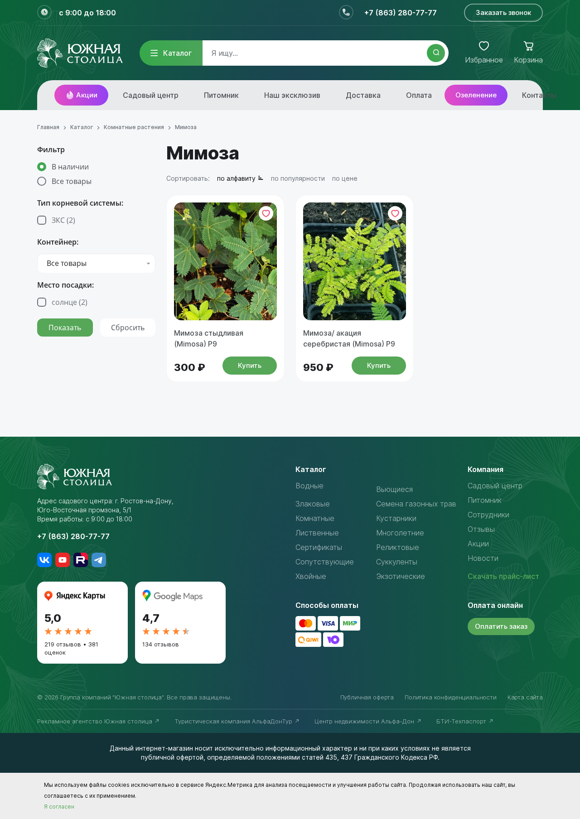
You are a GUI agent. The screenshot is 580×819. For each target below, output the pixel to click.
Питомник (221, 95)
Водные (309, 485)
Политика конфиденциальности (451, 697)
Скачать (503, 576)
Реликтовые (397, 547)
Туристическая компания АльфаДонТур (234, 721)
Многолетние (400, 532)
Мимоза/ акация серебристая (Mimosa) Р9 (349, 338)
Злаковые (312, 503)
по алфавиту (236, 178)
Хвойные (310, 576)
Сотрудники (488, 514)
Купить (249, 365)
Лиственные (317, 532)
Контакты (539, 95)
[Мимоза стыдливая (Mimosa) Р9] (225, 261)
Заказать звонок (503, 12)
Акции (86, 95)
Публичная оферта (367, 697)
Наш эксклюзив (292, 95)
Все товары (72, 181)
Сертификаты (318, 547)
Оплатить (501, 626)
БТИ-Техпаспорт (462, 721)
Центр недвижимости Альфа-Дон (365, 721)
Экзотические (400, 576)
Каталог (177, 53)
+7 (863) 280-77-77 (400, 12)
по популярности (298, 178)
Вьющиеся (394, 489)
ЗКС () (63, 220)
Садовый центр (151, 95)
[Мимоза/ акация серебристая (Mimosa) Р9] (354, 261)
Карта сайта (525, 697)
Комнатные (314, 518)
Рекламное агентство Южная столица (95, 721)
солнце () (69, 302)
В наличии (70, 167)
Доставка (363, 95)
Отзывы (481, 529)
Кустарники (396, 518)
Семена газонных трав (416, 503)
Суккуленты (396, 561)
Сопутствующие (324, 561)
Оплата (419, 95)
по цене (345, 178)
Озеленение (476, 95)
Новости (483, 558)
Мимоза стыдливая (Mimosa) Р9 (208, 338)
